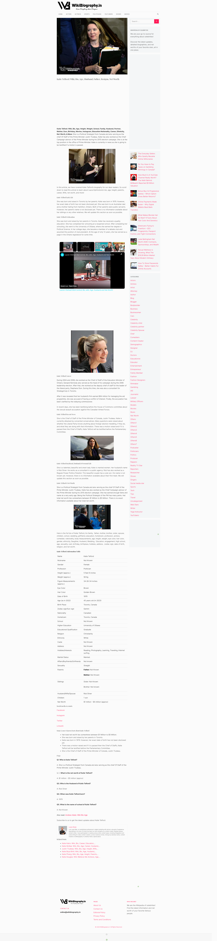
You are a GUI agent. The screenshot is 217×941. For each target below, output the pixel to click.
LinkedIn (60, 726)
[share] (121, 254)
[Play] (103, 247)
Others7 (133, 444)
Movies (127, 14)
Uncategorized (136, 501)
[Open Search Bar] (157, 14)
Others (133, 419)
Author (133, 295)
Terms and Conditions (102, 920)
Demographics (136, 344)
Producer (134, 458)
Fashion (133, 376)
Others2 (133, 426)
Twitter (59, 721)
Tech (132, 490)
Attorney (133, 291)
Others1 (133, 423)
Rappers (133, 462)
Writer (132, 508)
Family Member (136, 373)
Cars (132, 316)
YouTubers (109, 14)
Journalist (134, 394)
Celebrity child (136, 323)
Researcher (135, 473)
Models (133, 405)
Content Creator (137, 341)
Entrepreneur (135, 369)
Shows (118, 14)
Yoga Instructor (136, 512)
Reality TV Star (136, 465)
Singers (133, 480)
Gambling (134, 387)
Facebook (61, 710)
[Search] (156, 21)
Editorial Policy (99, 912)
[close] (106, 934)
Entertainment (136, 366)
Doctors (133, 355)
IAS (131, 391)
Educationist (135, 359)
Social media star (137, 483)
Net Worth (134, 416)
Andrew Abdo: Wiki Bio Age (76, 815)
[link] (62, 254)
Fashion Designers (137, 380)
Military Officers (136, 401)
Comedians (134, 337)
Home (60, 14)
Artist (132, 287)
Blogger (133, 302)
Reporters (134, 469)
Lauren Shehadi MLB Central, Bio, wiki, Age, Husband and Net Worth (89, 255)
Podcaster (134, 448)
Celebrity (134, 320)
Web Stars (134, 505)
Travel (132, 498)
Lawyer (133, 398)
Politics (133, 455)
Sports (87, 14)
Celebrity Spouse (137, 330)
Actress (78, 14)
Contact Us (97, 909)
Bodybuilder (135, 305)
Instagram (61, 715)
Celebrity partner (137, 327)
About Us (97, 905)
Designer (134, 348)
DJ (131, 352)
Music (132, 412)
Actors (68, 14)
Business (134, 309)
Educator (134, 362)
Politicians (97, 14)
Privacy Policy (99, 916)
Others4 (133, 433)
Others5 (133, 437)
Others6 (133, 441)
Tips (132, 494)
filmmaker (134, 384)
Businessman (135, 312)
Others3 (133, 430)
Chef (132, 334)
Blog (132, 298)
